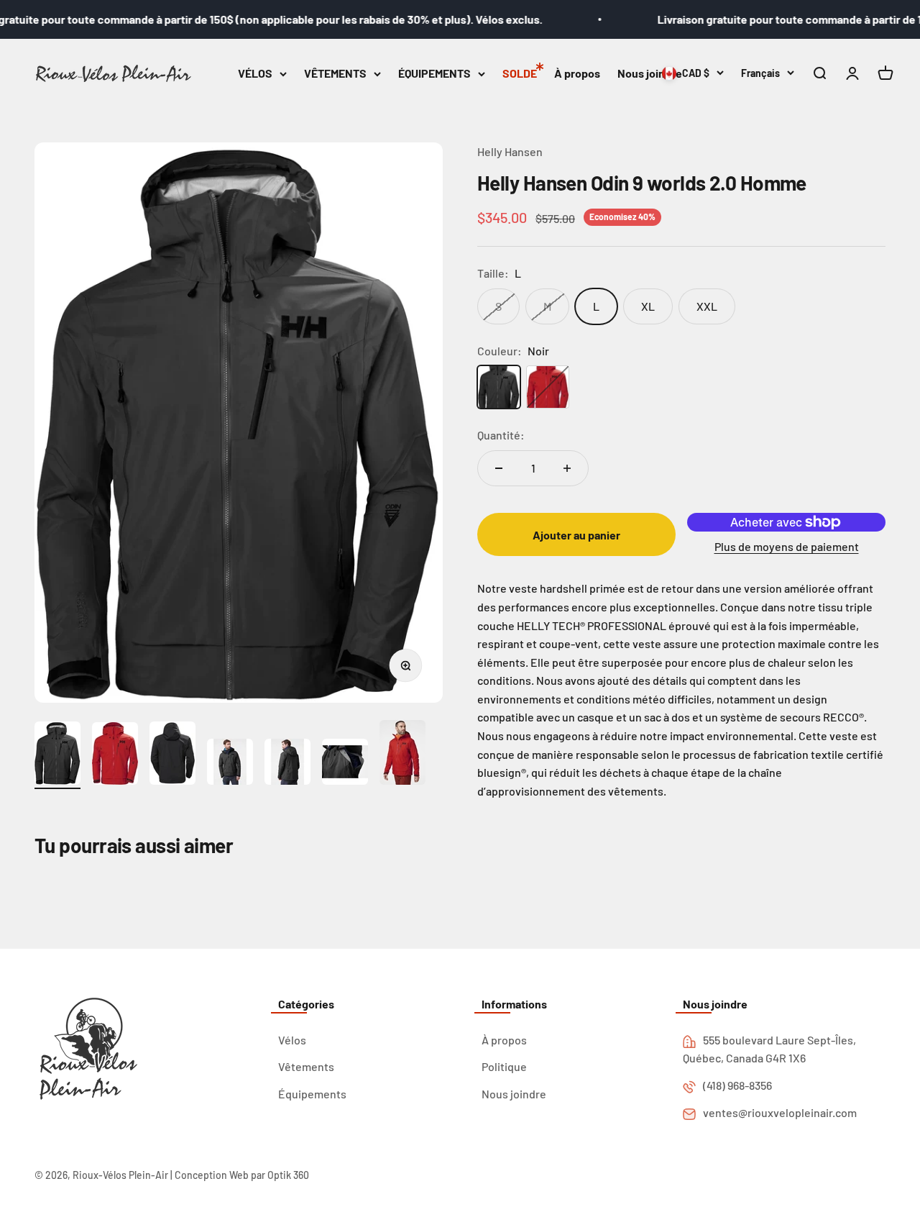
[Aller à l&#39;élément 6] (345, 764)
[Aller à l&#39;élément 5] (287, 764)
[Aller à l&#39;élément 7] (403, 754)
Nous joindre (649, 73)
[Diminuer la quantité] (499, 468)
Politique (504, 1066)
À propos (577, 73)
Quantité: (501, 435)
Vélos (292, 1040)
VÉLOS (255, 73)
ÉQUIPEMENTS (434, 73)
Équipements (312, 1094)
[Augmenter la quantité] (567, 468)
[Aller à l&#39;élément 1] (57, 755)
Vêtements (306, 1066)
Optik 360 (288, 1175)
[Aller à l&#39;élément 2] (115, 755)
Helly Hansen (510, 151)
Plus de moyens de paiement (786, 546)
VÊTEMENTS (335, 73)
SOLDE (519, 73)
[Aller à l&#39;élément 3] (173, 755)
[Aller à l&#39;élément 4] (230, 764)
